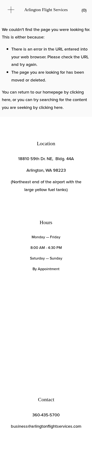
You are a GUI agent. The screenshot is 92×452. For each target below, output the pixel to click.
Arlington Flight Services (46, 9)
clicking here (51, 107)
